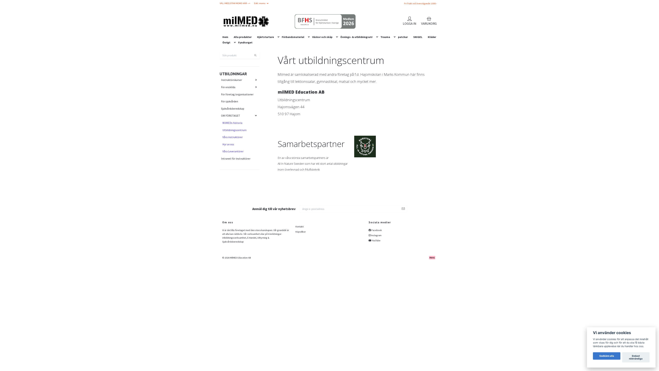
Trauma (385, 59)
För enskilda (228, 109)
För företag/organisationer (237, 116)
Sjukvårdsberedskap (232, 130)
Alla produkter (243, 59)
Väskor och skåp (322, 59)
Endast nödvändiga (636, 357)
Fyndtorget (245, 64)
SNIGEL (417, 59)
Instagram (376, 257)
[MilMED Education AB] (270, 27)
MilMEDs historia (232, 145)
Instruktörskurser (231, 102)
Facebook (376, 252)
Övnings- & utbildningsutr (356, 59)
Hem (225, 59)
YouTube (375, 262)
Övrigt (226, 64)
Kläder (432, 59)
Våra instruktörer (232, 159)
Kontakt (300, 248)
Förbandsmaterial (293, 59)
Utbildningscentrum (234, 152)
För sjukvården (229, 123)
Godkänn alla (606, 356)
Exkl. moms (260, 3)
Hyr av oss (228, 166)
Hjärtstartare (265, 59)
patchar (403, 59)
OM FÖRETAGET (230, 137)
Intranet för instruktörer (235, 180)
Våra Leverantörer (233, 173)
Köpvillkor (301, 253)
